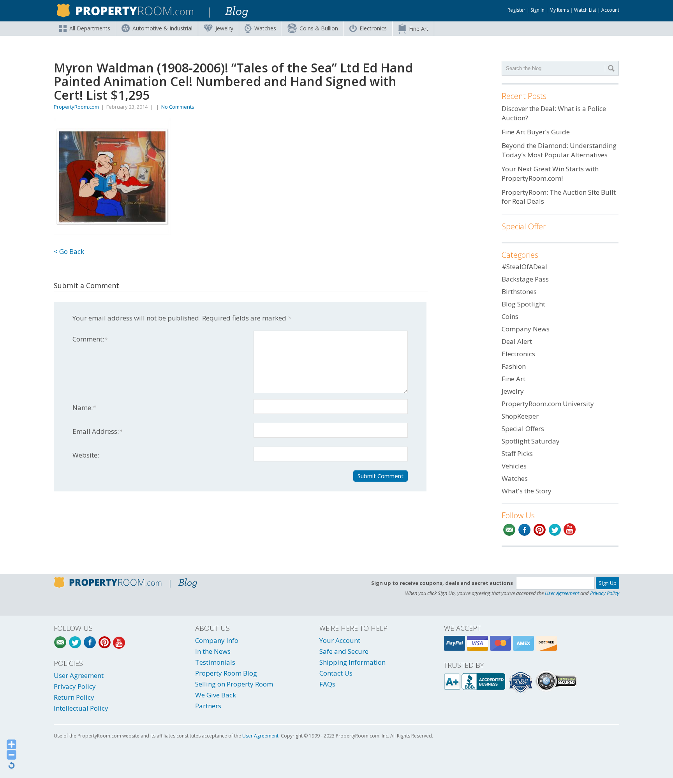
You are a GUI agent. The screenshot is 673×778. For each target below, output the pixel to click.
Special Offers (523, 428)
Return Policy (74, 697)
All (89, 28)
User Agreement (562, 593)
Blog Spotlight (523, 303)
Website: (85, 455)
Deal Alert (517, 341)
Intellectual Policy (81, 708)
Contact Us (335, 673)
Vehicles (514, 465)
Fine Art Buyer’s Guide (536, 131)
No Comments (177, 106)
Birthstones (519, 291)
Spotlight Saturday (531, 441)
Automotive (162, 28)
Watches (265, 28)
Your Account (339, 640)
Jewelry (224, 28)
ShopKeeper (520, 416)
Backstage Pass (525, 279)
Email (509, 529)
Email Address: (97, 431)
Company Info (216, 640)
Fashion (514, 366)
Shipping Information (352, 662)
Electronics (373, 28)
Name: (84, 407)
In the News (213, 651)
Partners (208, 705)
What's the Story (526, 490)
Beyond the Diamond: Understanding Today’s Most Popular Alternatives (559, 150)
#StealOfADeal (524, 266)
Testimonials (215, 662)
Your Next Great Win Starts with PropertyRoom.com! (550, 173)
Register (516, 10)
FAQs (327, 683)
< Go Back (69, 251)
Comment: (89, 338)
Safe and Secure (343, 651)
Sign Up (608, 582)
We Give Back (215, 694)
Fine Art (418, 28)
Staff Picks (517, 453)
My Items (559, 10)
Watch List (585, 10)
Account (610, 10)
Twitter (554, 529)
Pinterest (539, 529)
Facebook (524, 529)
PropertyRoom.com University (548, 403)
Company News (526, 328)
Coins (319, 28)
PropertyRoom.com (76, 106)
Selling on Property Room (234, 683)
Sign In (537, 10)
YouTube (570, 529)
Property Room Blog (226, 673)
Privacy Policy (604, 593)
